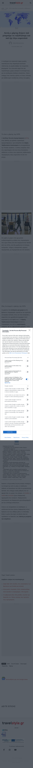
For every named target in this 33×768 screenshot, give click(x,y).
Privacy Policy (25, 437)
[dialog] (16, 384)
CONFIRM (10, 432)
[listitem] (16, 357)
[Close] (30, 330)
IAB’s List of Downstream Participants (18, 353)
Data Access (16, 437)
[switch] (27, 361)
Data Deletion (8, 437)
